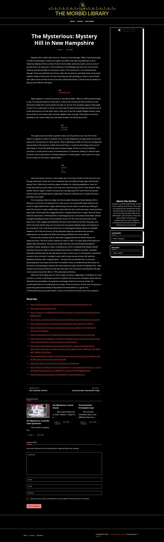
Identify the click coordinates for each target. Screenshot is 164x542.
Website (31, 493)
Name (30, 479)
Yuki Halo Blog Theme (118, 534)
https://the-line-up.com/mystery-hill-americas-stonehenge (54, 363)
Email (30, 486)
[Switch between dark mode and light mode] (139, 21)
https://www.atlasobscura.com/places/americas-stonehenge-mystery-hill (61, 304)
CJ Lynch (59, 49)
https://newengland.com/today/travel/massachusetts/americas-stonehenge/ (62, 335)
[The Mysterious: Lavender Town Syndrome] (38, 411)
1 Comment (57, 424)
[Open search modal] (142, 21)
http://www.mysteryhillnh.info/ (43, 308)
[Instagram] (132, 21)
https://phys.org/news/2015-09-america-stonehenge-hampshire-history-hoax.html (65, 319)
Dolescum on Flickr (64, 128)
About (72, 21)
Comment (32, 455)
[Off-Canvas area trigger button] (22, 21)
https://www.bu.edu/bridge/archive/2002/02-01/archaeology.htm (57, 374)
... (30, 430)
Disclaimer (89, 21)
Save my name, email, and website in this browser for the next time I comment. (60, 499)
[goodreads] (135, 21)
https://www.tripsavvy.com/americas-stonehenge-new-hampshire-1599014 (61, 323)
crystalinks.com (64, 92)
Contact (80, 21)
